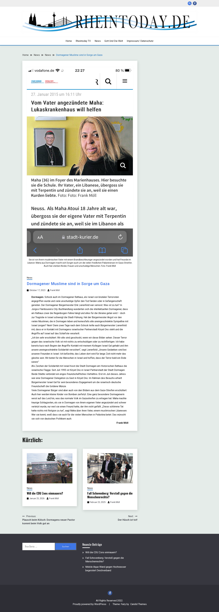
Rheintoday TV (83, 41)
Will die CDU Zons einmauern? (45, 493)
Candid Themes (138, 604)
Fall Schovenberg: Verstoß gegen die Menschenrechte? (110, 495)
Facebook (195, 3)
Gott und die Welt (113, 41)
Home (69, 41)
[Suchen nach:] (38, 546)
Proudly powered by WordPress (90, 604)
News (98, 41)
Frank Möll (55, 290)
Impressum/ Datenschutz (140, 41)
